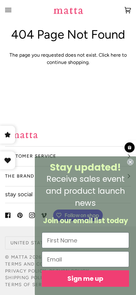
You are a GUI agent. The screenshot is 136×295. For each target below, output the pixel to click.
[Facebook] (8, 215)
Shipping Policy (27, 277)
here (116, 55)
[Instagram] (32, 215)
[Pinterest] (20, 215)
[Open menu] (14, 10)
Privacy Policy (25, 271)
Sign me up (85, 278)
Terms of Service (29, 284)
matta (19, 257)
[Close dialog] (130, 162)
